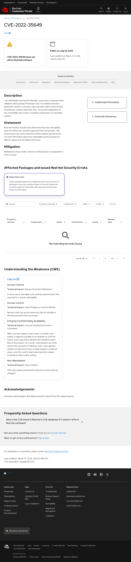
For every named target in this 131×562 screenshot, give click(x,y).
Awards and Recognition (51, 509)
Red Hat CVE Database (12, 18)
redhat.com (71, 491)
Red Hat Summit (34, 549)
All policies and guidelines (51, 557)
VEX (6, 33)
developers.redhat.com (76, 496)
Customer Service (11, 506)
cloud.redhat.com (74, 506)
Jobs (29, 546)
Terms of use (34, 557)
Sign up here (43, 438)
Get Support (51, 2)
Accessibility (50, 503)
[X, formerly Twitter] (107, 475)
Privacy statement (19, 557)
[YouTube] (95, 475)
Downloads (22, 2)
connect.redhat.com (75, 501)
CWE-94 (11, 279)
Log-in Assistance (32, 503)
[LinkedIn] (88, 475)
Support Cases (10, 501)
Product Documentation (10, 511)
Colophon (50, 516)
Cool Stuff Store (19, 549)
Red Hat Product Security (56, 451)
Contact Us (29, 491)
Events (36, 546)
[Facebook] (101, 475)
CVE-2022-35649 (33, 18)
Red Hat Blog (73, 546)
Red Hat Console (36, 2)
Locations (45, 546)
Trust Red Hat (51, 491)
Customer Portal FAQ (31, 497)
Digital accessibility (71, 557)
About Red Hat (18, 546)
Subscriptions (9, 2)
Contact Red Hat (58, 546)
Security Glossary (58, 433)
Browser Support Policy (52, 497)
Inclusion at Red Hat (88, 546)
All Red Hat (117, 12)
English (108, 12)
